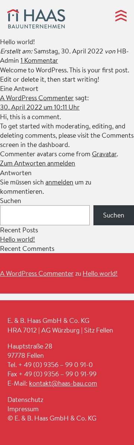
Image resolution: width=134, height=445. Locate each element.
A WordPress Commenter (37, 97)
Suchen (10, 200)
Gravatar (104, 153)
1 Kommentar (39, 60)
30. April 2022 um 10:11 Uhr (40, 107)
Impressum (23, 408)
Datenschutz (25, 399)
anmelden (59, 182)
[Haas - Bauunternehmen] (36, 20)
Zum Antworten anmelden (37, 163)
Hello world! (17, 239)
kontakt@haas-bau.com (63, 383)
